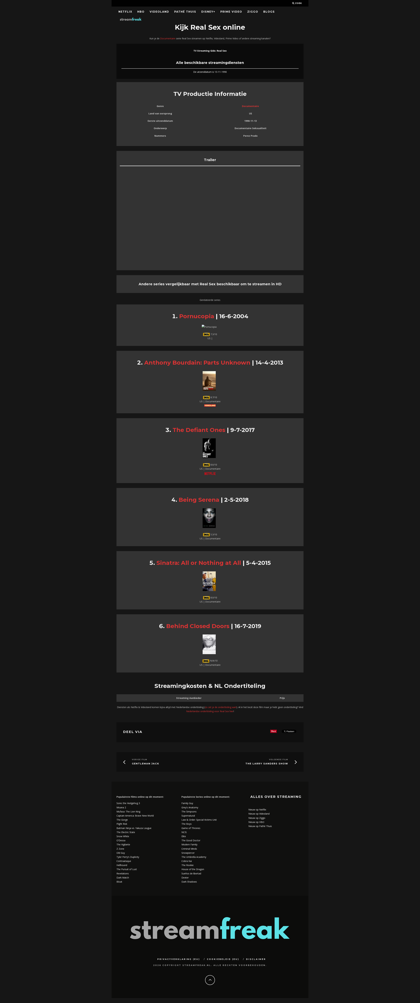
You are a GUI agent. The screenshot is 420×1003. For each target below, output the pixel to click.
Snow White (122, 836)
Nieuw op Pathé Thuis (260, 826)
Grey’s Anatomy (189, 807)
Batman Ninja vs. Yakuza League (133, 828)
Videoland (159, 11)
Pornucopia (196, 316)
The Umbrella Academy (193, 856)
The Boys (186, 823)
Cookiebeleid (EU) (223, 959)
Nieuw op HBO (256, 822)
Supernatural (188, 815)
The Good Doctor (190, 840)
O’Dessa (120, 840)
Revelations (122, 873)
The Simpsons (189, 811)
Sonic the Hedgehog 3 (128, 803)
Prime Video (231, 11)
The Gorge (122, 819)
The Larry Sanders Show (266, 763)
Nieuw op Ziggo (256, 817)
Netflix (125, 11)
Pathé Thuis (185, 11)
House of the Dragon (192, 869)
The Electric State (125, 832)
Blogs (269, 11)
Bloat (119, 881)
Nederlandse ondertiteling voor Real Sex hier (209, 711)
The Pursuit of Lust (126, 869)
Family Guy (187, 803)
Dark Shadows (189, 881)
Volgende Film (278, 760)
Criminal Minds (189, 848)
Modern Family (189, 844)
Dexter (185, 877)
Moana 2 (121, 807)
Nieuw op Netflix (257, 809)
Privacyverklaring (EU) (178, 959)
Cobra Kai (186, 861)
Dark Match (122, 877)
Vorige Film (139, 760)
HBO (141, 11)
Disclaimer (256, 959)
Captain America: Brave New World (135, 815)
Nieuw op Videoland (259, 813)
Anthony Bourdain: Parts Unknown (197, 362)
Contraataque (123, 861)
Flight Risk (121, 823)
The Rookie (187, 865)
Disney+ (208, 11)
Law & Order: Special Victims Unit (199, 819)
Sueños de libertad (191, 873)
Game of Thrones (190, 828)
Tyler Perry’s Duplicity (127, 856)
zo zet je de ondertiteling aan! (220, 707)
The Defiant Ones (199, 429)
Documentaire (167, 38)
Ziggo (252, 11)
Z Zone (120, 848)
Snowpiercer (188, 852)
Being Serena (199, 499)
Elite (183, 836)
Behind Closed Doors (197, 626)
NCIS (184, 832)
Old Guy (120, 852)
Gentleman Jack (145, 763)
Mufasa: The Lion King (128, 811)
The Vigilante (123, 844)
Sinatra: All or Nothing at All (199, 562)
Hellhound (121, 865)
